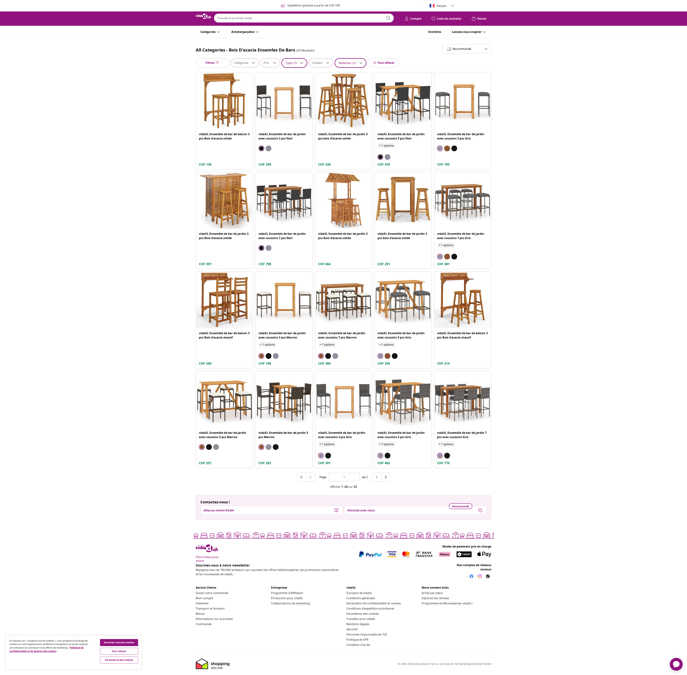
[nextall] (385, 477)
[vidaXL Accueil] (203, 16)
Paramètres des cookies (362, 614)
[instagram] (479, 576)
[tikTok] (488, 576)
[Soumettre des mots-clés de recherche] (388, 18)
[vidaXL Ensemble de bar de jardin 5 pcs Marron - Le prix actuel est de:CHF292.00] (284, 399)
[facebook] (471, 576)
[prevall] (301, 477)
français (441, 6)
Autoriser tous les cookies (119, 642)
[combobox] (304, 18)
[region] (74, 652)
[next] (376, 477)
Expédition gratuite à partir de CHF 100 (313, 5)
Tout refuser (119, 651)
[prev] (310, 477)
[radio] (261, 148)
